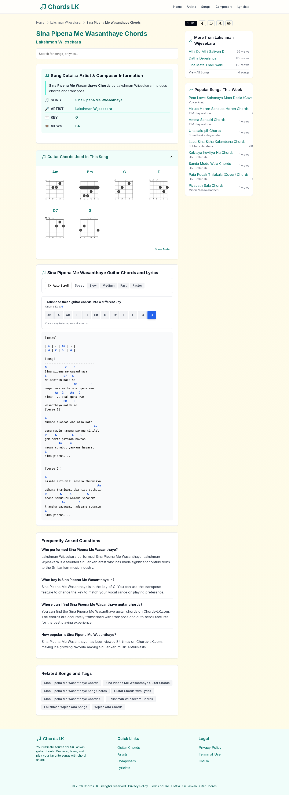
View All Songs (199, 72)
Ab (49, 315)
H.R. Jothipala (198, 157)
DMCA (204, 761)
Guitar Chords (128, 747)
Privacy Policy (210, 747)
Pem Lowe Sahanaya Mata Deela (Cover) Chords (228, 98)
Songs (206, 6)
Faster (137, 285)
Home (177, 6)
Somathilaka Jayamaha (204, 135)
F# (142, 315)
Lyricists (243, 6)
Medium (108, 285)
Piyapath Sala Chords (206, 185)
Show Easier (163, 249)
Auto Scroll (61, 285)
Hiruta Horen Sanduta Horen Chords (219, 109)
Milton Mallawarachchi (204, 190)
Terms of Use (210, 754)
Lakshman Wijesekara (65, 22)
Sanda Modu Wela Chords (210, 163)
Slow (93, 285)
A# (68, 315)
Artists (191, 6)
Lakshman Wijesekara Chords (131, 699)
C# (96, 315)
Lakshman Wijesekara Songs (65, 707)
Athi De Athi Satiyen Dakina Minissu (209, 51)
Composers (224, 6)
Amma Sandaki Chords (207, 120)
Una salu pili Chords (205, 131)
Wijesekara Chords (108, 707)
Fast (123, 285)
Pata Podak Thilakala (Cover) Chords (219, 174)
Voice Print (196, 102)
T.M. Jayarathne (200, 113)
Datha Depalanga (202, 58)
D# (115, 315)
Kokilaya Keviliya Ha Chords (211, 152)
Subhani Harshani (201, 146)
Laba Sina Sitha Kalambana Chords (217, 141)
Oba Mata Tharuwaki (206, 65)
